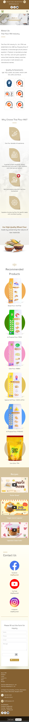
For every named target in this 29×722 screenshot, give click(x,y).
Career (2, 676)
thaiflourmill (14, 575)
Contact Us (3, 678)
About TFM (3, 673)
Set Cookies (11, 719)
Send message (15, 660)
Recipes (3, 681)
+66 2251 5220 (10, 2)
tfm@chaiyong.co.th (9, 701)
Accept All (18, 719)
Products (3, 675)
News (2, 680)
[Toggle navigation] (27, 11)
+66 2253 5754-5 (18, 2)
